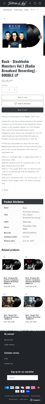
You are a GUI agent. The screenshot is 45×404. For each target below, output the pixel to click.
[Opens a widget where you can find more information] (35, 400)
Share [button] (6, 190)
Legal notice (23, 399)
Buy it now (22, 110)
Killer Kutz (27, 222)
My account (8, 340)
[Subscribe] (35, 377)
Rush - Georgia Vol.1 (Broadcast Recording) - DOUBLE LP (11, 317)
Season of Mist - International (20, 396)
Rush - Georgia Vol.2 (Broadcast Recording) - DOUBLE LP (33, 317)
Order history (9, 345)
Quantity (5, 85)
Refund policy (13, 399)
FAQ (6, 359)
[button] (4, 3)
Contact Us (8, 364)
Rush (25, 208)
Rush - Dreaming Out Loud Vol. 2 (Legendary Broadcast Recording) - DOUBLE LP (11, 280)
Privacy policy (35, 396)
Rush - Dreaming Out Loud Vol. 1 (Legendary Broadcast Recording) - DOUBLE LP (33, 280)
